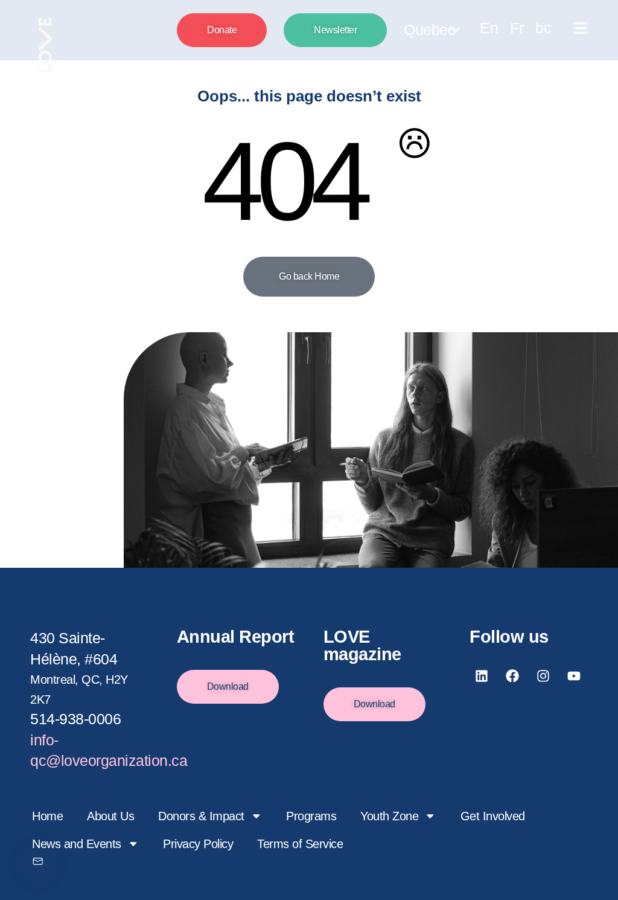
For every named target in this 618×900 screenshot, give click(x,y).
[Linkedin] (482, 676)
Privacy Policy (198, 843)
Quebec (429, 29)
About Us (110, 816)
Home (47, 816)
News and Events (76, 843)
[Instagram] (543, 676)
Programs (311, 816)
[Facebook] (512, 676)
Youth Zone (389, 816)
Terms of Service (300, 843)
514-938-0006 (75, 718)
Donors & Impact (201, 816)
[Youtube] (574, 676)
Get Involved (492, 816)
